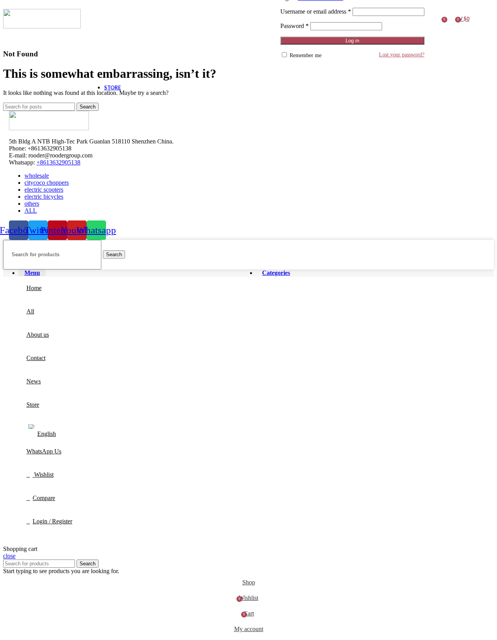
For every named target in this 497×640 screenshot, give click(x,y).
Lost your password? (401, 55)
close (9, 556)
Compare (44, 498)
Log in (352, 41)
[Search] (432, 18)
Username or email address (315, 11)
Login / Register (52, 521)
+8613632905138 (58, 162)
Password (294, 26)
